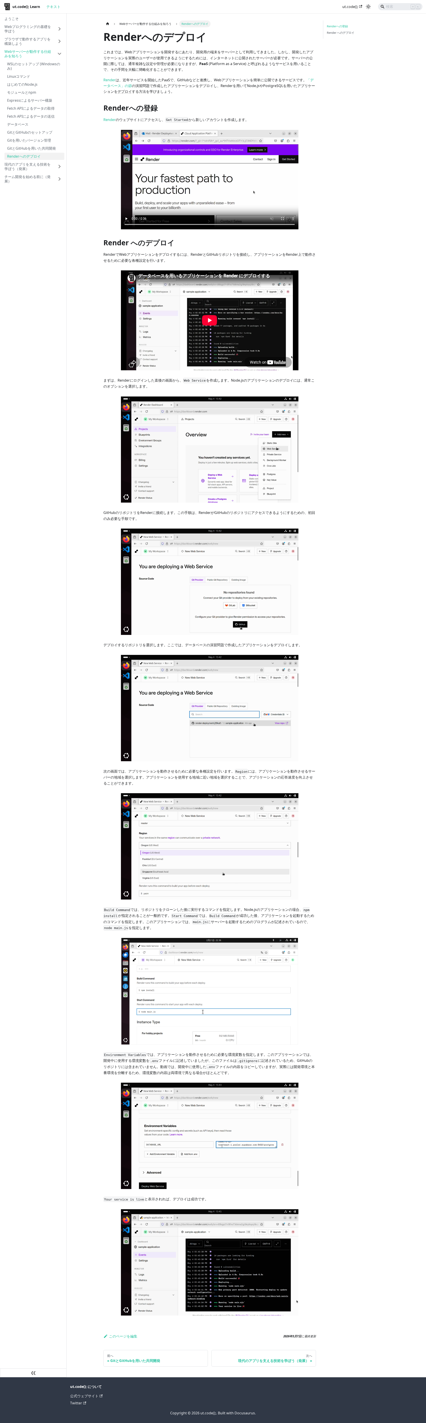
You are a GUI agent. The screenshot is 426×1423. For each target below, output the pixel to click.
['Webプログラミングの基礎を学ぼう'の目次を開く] (59, 29)
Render (109, 79)
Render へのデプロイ (340, 33)
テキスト (53, 6)
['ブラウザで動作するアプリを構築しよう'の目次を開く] (59, 41)
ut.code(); (350, 6)
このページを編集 (123, 1336)
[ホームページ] (107, 23)
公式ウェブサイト (84, 1395)
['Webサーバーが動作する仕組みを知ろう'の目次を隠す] (59, 53)
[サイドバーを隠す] (33, 1372)
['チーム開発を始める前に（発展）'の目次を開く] (59, 179)
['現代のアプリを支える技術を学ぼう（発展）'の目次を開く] (59, 166)
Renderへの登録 (337, 26)
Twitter (76, 1403)
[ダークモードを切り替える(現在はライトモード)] (368, 6)
